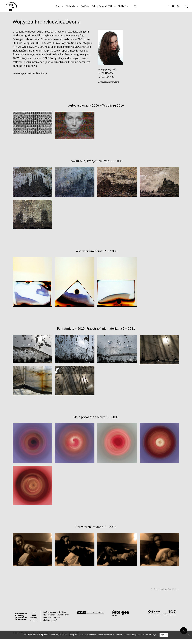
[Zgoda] (188, 634)
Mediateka (70, 6)
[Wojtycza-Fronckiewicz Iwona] (32, 182)
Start (58, 6)
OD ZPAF (122, 6)
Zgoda (164, 635)
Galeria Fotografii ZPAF (102, 6)
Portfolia (85, 6)
